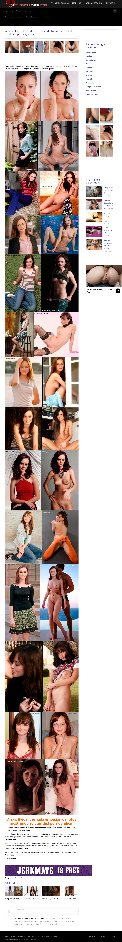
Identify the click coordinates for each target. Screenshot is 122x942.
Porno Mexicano (92, 94)
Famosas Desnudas (60, 3)
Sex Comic (89, 71)
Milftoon (89, 68)
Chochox (89, 56)
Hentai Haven (91, 52)
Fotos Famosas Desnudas (19, 878)
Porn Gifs (89, 79)
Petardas (110, 3)
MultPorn (89, 75)
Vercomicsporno (94, 3)
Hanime (103, 936)
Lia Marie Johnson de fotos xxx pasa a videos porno (108, 245)
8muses (89, 64)
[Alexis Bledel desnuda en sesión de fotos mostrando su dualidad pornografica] (26, 4)
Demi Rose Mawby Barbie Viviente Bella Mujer (108, 218)
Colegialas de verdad (93, 87)
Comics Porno (91, 60)
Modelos (76, 3)
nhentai (112, 936)
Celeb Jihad (92, 936)
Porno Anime (90, 83)
